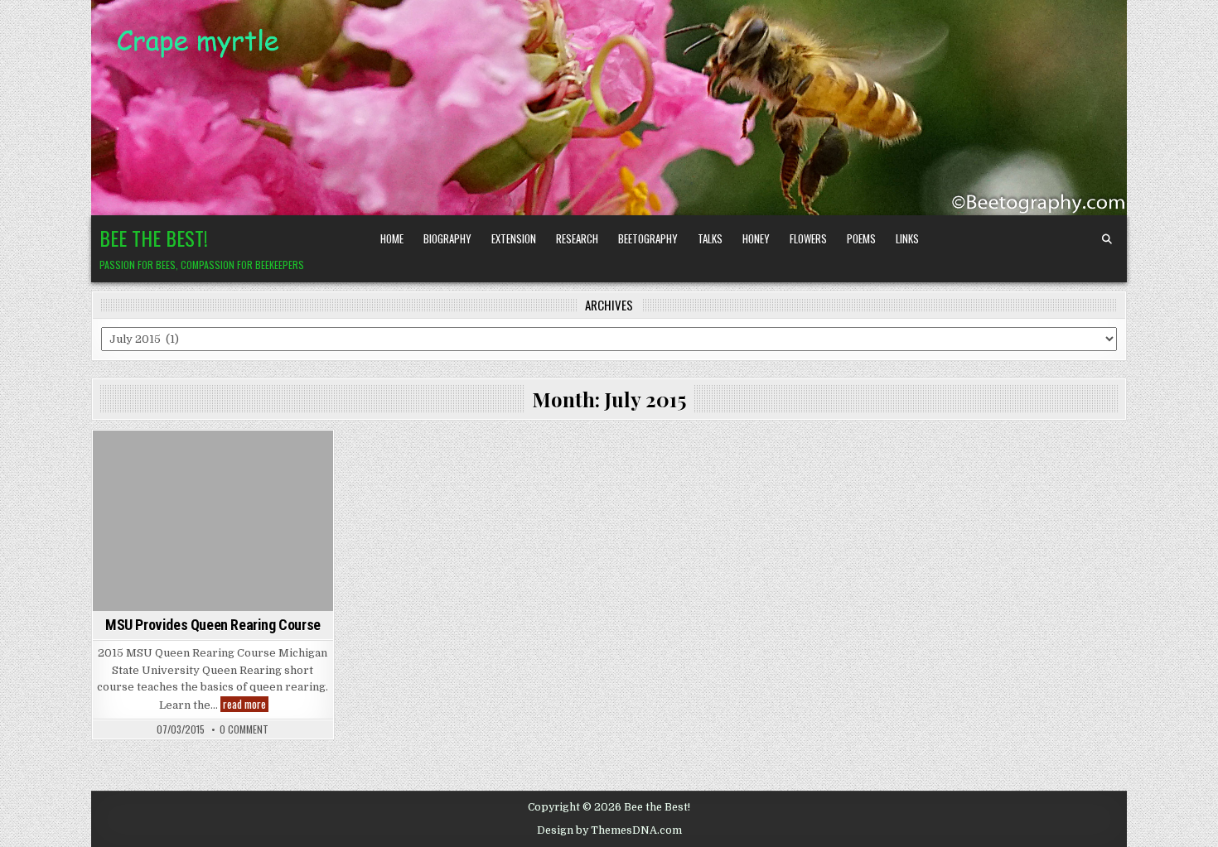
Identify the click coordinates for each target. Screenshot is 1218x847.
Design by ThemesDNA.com (609, 830)
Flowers (808, 238)
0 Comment (244, 729)
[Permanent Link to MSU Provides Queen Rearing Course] (213, 520)
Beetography (648, 238)
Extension (513, 238)
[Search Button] (1107, 239)
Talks (710, 238)
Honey (756, 238)
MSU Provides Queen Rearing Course (213, 624)
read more (245, 704)
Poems (861, 238)
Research (577, 238)
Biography (447, 238)
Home (392, 238)
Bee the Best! (153, 238)
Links (907, 238)
